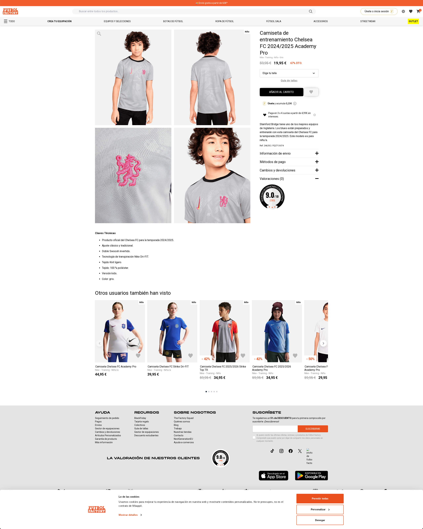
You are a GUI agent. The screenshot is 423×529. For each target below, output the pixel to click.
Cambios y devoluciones (107, 432)
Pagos (98, 421)
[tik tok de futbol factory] (272, 450)
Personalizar (318, 509)
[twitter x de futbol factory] (300, 451)
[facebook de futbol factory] (290, 451)
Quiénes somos (182, 421)
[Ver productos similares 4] (214, 391)
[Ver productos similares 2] (209, 391)
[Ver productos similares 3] (211, 391)
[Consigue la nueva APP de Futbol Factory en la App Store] (273, 476)
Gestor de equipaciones (107, 428)
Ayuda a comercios (184, 442)
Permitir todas (320, 498)
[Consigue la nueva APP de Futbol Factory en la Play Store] (311, 475)
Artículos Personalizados (108, 435)
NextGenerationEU (183, 439)
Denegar (320, 520)
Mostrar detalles (128, 514)
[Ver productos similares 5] (216, 391)
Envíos (98, 425)
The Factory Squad (183, 418)
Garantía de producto (106, 439)
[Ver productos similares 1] (206, 391)
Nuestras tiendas (183, 432)
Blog (176, 425)
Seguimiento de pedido (107, 418)
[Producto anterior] (99, 343)
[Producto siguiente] (323, 343)
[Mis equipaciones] (403, 11)
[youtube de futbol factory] (309, 456)
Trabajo (178, 428)
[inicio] (10, 11)
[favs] (410, 11)
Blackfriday (140, 418)
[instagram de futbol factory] (281, 451)
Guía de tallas (141, 428)
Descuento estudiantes (146, 435)
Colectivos (139, 425)
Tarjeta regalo (141, 421)
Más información (104, 442)
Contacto (178, 435)
